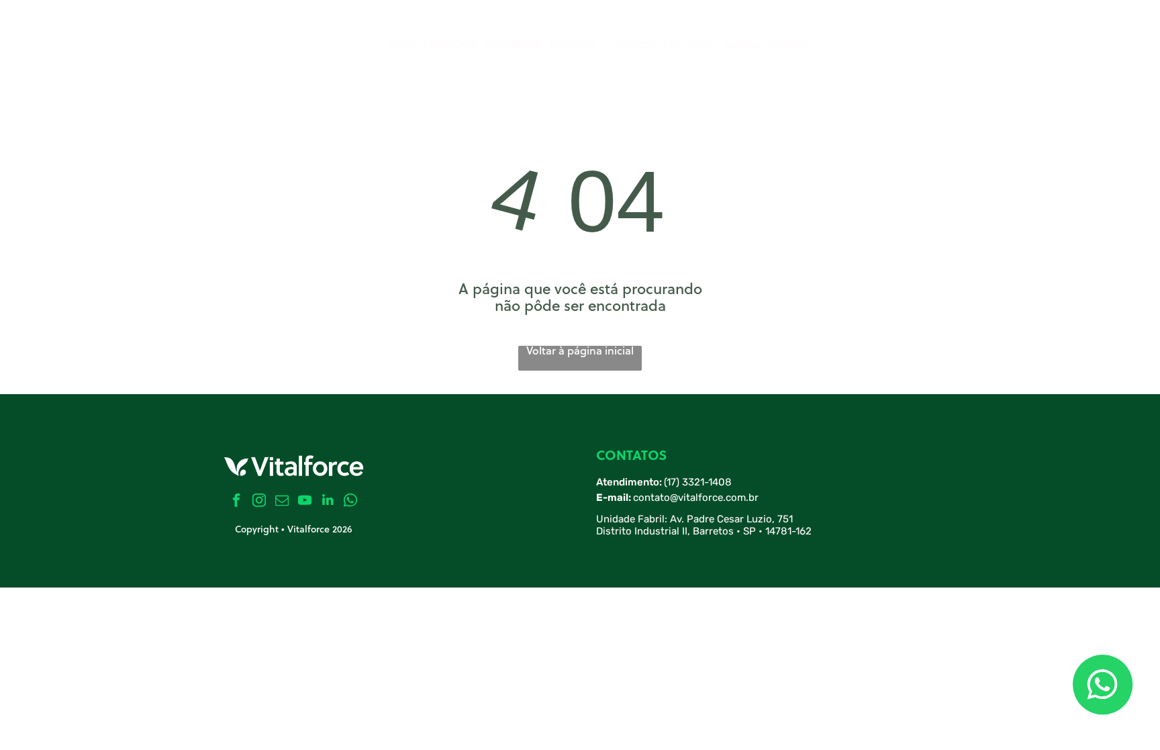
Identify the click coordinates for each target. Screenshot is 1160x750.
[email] (282, 501)
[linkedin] (328, 501)
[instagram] (259, 501)
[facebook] (236, 501)
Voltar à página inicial (580, 352)
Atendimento (627, 482)
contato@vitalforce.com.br (696, 497)
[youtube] (305, 501)
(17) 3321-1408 (698, 482)
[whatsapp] (350, 501)
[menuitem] (401, 45)
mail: (619, 497)
